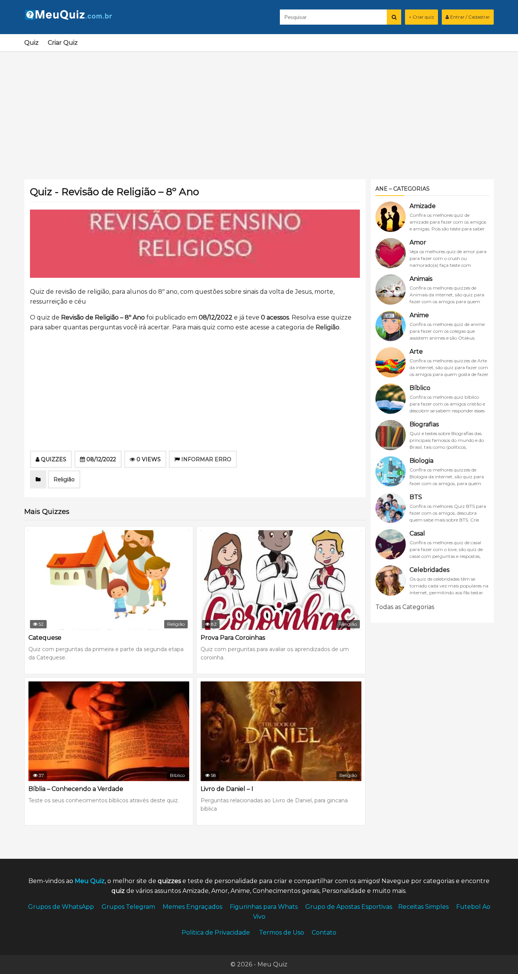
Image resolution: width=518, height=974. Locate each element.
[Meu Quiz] (71, 17)
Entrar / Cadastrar (469, 17)
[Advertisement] (259, 111)
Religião (327, 327)
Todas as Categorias (404, 607)
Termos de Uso (281, 932)
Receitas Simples (423, 906)
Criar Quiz (63, 42)
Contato (324, 932)
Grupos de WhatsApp (61, 906)
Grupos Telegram (128, 906)
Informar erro (206, 459)
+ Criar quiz (421, 17)
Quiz (31, 42)
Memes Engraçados (192, 906)
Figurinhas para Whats (264, 906)
